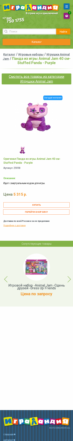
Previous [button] (3, 276)
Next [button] (66, 276)
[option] (22, 150)
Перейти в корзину (36, 212)
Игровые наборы (30, 54)
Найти (63, 31)
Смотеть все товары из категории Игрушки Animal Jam (36, 78)
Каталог (37, 42)
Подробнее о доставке (14, 225)
